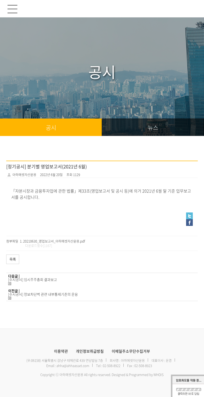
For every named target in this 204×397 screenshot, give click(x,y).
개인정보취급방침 (90, 351)
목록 (12, 259)
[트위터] (102, 215)
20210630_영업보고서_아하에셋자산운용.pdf (54, 241)
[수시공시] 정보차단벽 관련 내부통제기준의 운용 (43, 294)
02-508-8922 (111, 365)
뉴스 (153, 127)
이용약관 (61, 351)
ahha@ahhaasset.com (72, 365)
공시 (51, 127)
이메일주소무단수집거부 (131, 351)
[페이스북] (102, 222)
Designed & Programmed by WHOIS (138, 374)
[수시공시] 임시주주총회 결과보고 (32, 279)
